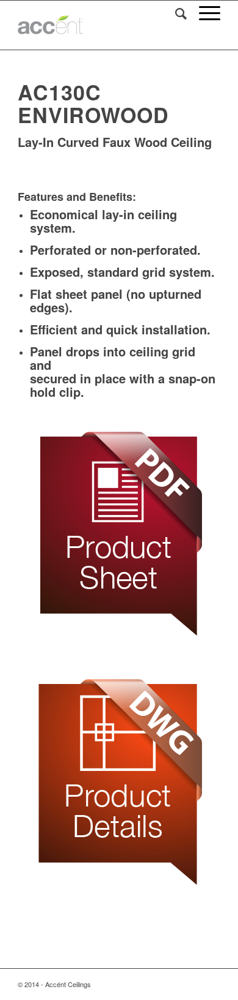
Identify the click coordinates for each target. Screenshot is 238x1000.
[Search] (175, 13)
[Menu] (203, 13)
